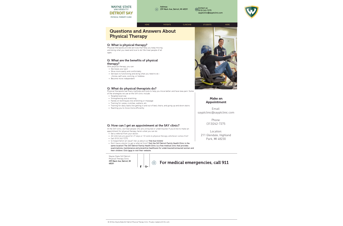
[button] (167, 25)
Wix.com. (166, 222)
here (130, 150)
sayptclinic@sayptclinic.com (210, 13)
